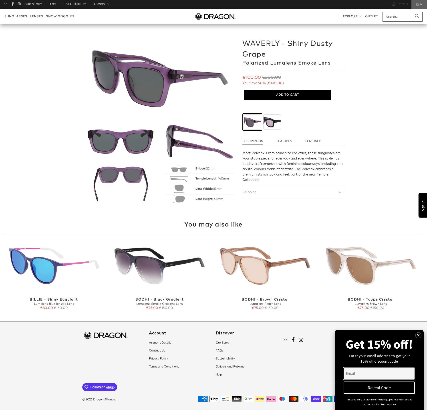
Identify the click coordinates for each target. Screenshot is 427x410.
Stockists (100, 4)
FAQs (52, 4)
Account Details (160, 342)
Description (252, 141)
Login (401, 4)
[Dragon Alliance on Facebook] (12, 4)
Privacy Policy (158, 358)
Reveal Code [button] (379, 387)
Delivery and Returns (230, 366)
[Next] (414, 275)
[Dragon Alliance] (215, 16)
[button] (352, 16)
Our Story (33, 4)
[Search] (417, 17)
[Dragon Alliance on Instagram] (19, 4)
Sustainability (74, 4)
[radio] (252, 122)
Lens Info (313, 141)
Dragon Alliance (104, 399)
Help (219, 374)
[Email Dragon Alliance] (5, 4)
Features (284, 141)
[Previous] (12, 275)
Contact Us (157, 350)
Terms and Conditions (164, 366)
